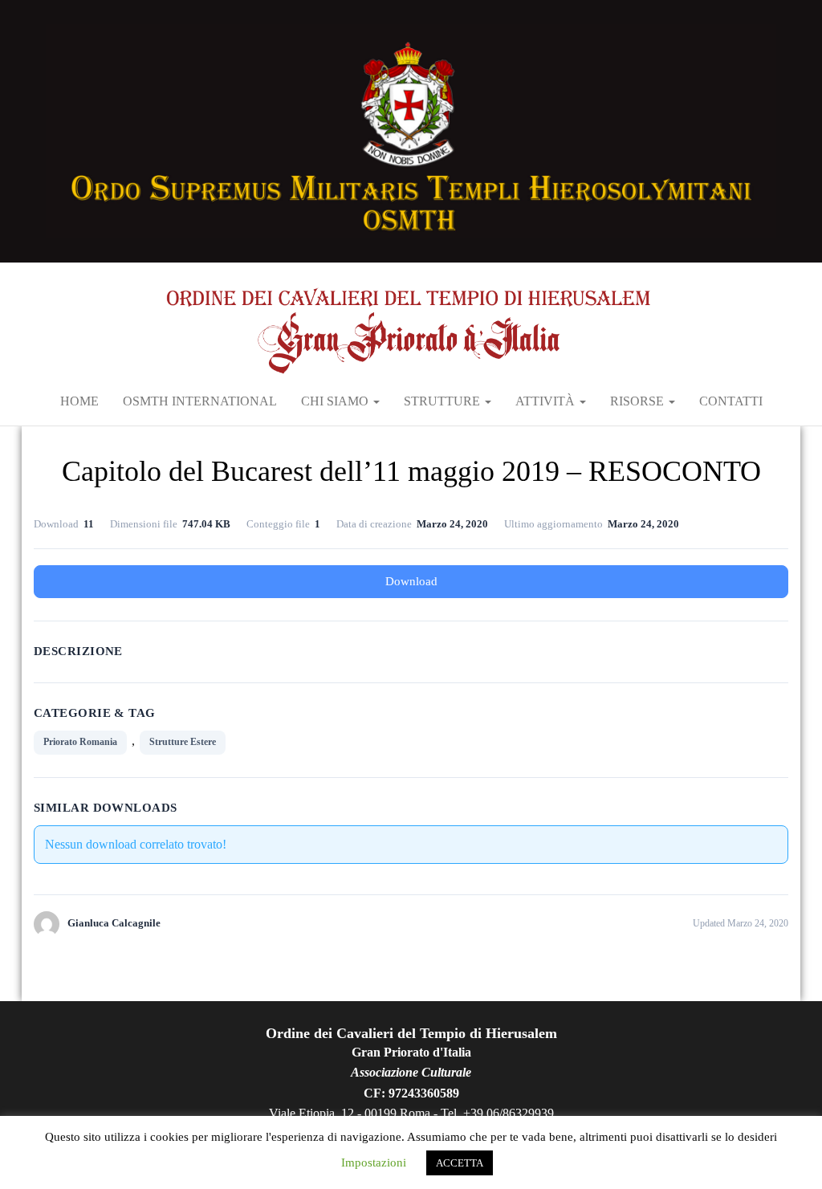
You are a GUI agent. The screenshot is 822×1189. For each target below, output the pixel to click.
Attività (546, 401)
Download (411, 581)
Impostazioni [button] (373, 1162)
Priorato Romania (80, 741)
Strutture (443, 401)
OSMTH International (200, 401)
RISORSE (638, 401)
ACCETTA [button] (459, 1163)
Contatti (731, 401)
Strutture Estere (182, 741)
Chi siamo (336, 401)
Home (79, 401)
